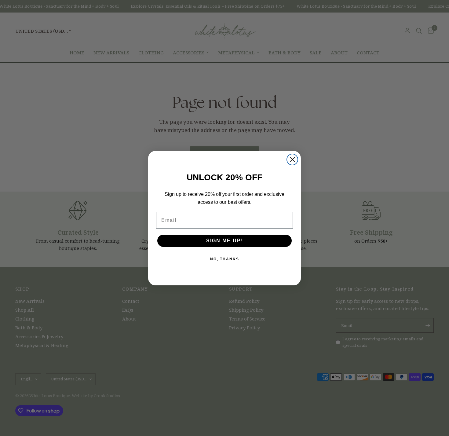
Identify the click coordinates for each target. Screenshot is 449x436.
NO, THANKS (224, 259)
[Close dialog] (292, 159)
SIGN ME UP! (224, 240)
